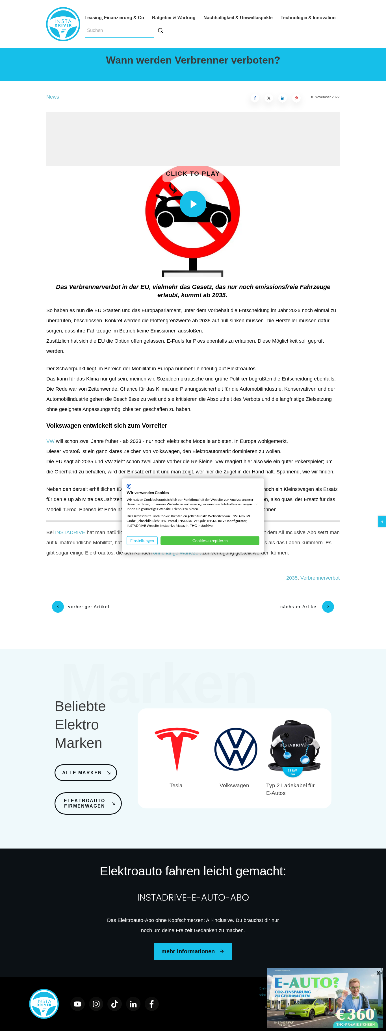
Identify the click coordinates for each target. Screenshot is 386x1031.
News (52, 97)
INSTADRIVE (70, 532)
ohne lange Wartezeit (177, 553)
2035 (292, 578)
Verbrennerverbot (320, 578)
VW (50, 441)
